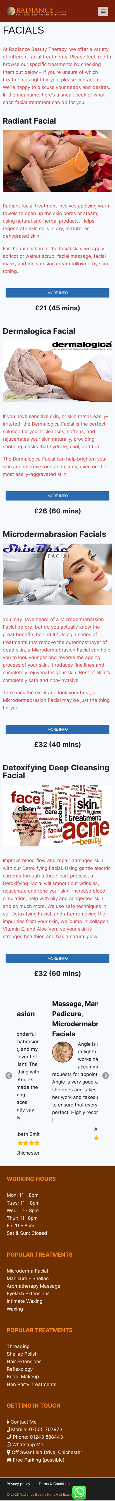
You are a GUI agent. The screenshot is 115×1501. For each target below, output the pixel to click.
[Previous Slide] (9, 1075)
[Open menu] (103, 11)
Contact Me (24, 1422)
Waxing (15, 1309)
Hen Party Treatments (31, 1384)
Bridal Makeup (23, 1376)
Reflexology (20, 1369)
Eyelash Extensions (28, 1293)
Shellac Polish (22, 1354)
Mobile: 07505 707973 (37, 1429)
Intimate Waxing (24, 1301)
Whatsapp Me (27, 1444)
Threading (18, 1346)
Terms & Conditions (55, 1484)
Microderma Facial (27, 1271)
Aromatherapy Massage (33, 1286)
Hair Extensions (24, 1361)
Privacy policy (18, 1484)
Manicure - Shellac (28, 1278)
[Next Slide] (105, 1075)
